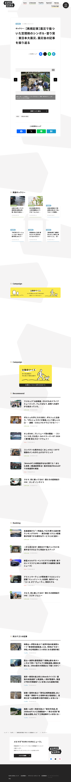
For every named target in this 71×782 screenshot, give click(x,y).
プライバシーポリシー (33, 775)
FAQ (10, 778)
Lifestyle (32, 3)
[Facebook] (40, 54)
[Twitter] (45, 54)
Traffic (41, 3)
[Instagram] (59, 759)
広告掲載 (23, 775)
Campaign (55, 6)
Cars (25, 3)
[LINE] (49, 54)
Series (56, 3)
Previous (15, 79)
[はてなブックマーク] (53, 54)
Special (49, 3)
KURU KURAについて (14, 775)
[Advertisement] (35, 152)
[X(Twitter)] (55, 759)
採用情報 (44, 775)
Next (55, 79)
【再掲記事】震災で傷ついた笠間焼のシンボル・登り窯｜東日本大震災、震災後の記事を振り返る (28, 732)
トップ (5, 732)
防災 (18, 116)
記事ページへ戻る (35, 111)
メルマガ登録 (22, 755)
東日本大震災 (25, 116)
